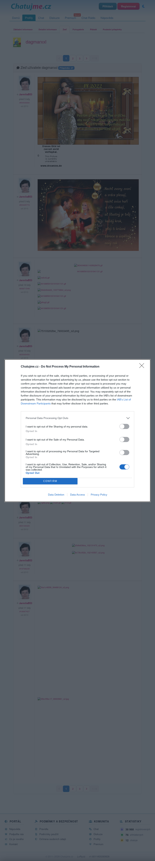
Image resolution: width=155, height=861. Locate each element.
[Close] (142, 366)
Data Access (77, 494)
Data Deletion (56, 494)
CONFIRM (50, 481)
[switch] (124, 426)
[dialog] (77, 430)
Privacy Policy (99, 494)
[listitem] (77, 418)
